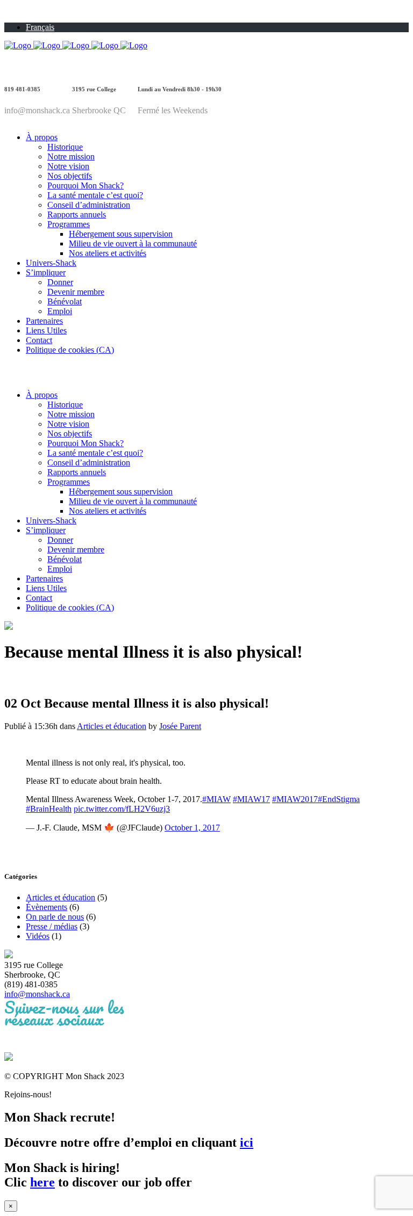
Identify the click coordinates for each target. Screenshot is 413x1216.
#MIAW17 (251, 799)
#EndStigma (339, 799)
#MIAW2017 (295, 799)
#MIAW (216, 799)
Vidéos (37, 936)
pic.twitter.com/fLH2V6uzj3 (122, 808)
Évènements (46, 907)
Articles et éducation (111, 726)
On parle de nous (55, 916)
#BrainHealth (49, 808)
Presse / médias (51, 926)
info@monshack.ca (37, 994)
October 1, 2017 (192, 827)
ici (246, 1142)
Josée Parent (180, 726)
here (42, 1182)
